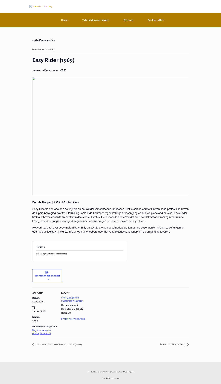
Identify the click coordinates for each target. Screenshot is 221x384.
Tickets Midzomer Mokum (95, 19)
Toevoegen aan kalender (47, 275)
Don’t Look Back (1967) (173, 344)
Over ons (128, 19)
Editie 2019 (45, 333)
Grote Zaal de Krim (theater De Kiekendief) (72, 299)
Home (64, 19)
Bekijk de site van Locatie (73, 318)
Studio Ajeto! (128, 372)
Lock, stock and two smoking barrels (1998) (58, 344)
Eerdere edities (156, 19)
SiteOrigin (109, 378)
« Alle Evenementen (43, 40)
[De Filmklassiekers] (41, 6)
